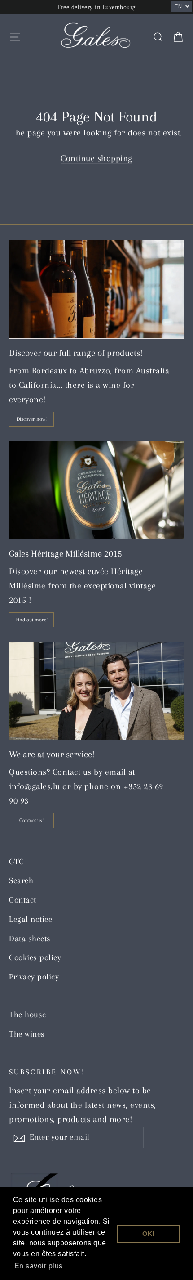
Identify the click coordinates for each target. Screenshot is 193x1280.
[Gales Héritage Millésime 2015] (96, 490)
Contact (22, 899)
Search (21, 880)
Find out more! (31, 620)
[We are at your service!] (96, 691)
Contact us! (31, 820)
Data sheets (30, 938)
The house (27, 1014)
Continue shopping (96, 158)
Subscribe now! (47, 1072)
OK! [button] (148, 1233)
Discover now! (32, 419)
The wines (27, 1033)
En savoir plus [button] (38, 1266)
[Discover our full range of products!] (96, 289)
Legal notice (30, 919)
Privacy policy (34, 976)
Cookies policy (35, 957)
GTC (16, 861)
